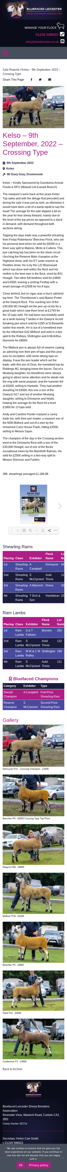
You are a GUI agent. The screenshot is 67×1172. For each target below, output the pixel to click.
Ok (21, 1165)
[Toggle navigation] (5, 53)
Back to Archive (12, 1069)
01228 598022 (14, 1142)
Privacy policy (38, 1165)
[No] (62, 1158)
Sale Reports (11, 69)
